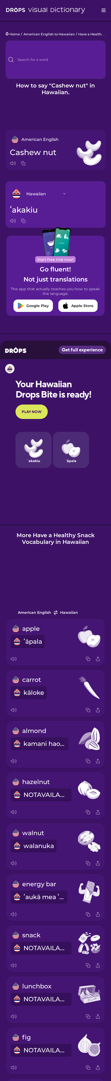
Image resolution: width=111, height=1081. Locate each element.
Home (15, 34)
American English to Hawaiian (49, 34)
